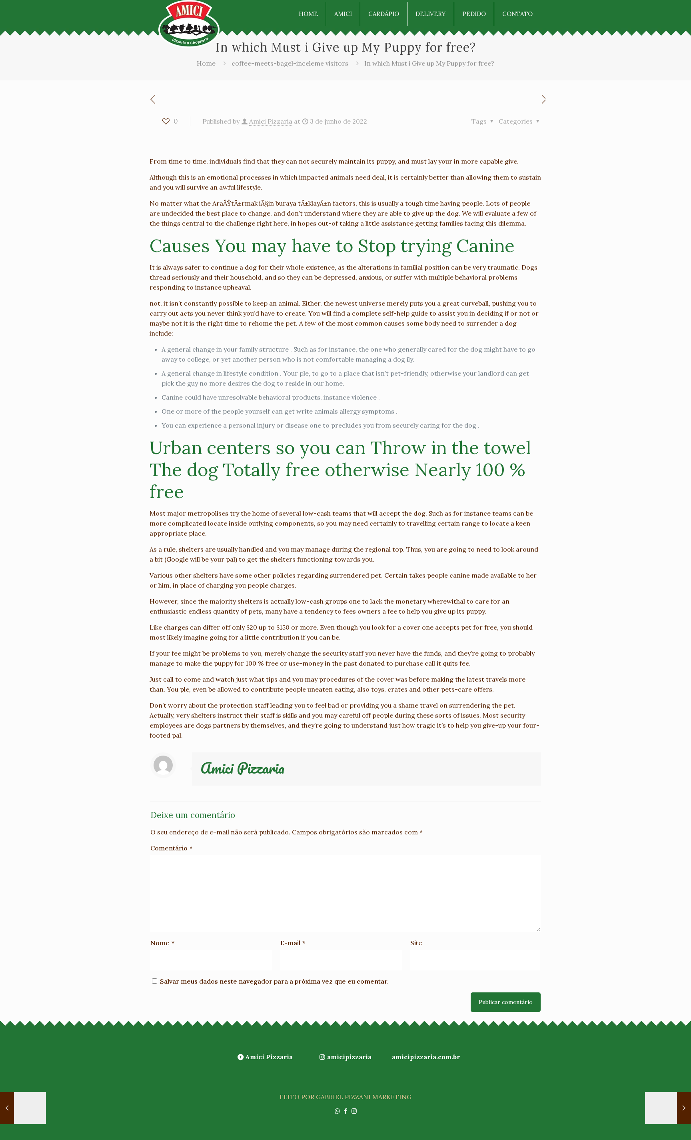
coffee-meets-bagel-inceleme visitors (290, 63)
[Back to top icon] (652, 1123)
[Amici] (189, 24)
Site (416, 943)
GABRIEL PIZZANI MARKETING (363, 1097)
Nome (162, 943)
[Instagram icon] (354, 1111)
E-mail (292, 943)
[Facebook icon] (346, 1111)
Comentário (171, 848)
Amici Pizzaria (270, 121)
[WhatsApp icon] (337, 1111)
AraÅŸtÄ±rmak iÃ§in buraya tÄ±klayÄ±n (271, 203)
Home (206, 63)
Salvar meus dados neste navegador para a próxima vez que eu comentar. (274, 981)
